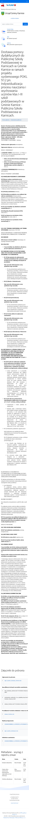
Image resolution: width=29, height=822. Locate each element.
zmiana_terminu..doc (9, 714)
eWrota (9, 43)
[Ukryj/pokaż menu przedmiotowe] (2, 1)
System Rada (10, 29)
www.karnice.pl (14, 803)
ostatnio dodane (15, 18)
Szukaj (25, 24)
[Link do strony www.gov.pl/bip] (3, 5)
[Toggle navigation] (27, 1)
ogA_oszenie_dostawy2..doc (11, 731)
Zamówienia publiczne (16, 120)
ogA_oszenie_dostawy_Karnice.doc (13, 680)
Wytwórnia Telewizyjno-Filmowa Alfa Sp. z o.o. (14, 817)
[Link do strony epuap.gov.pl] (11, 5)
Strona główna (5, 120)
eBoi (8, 37)
